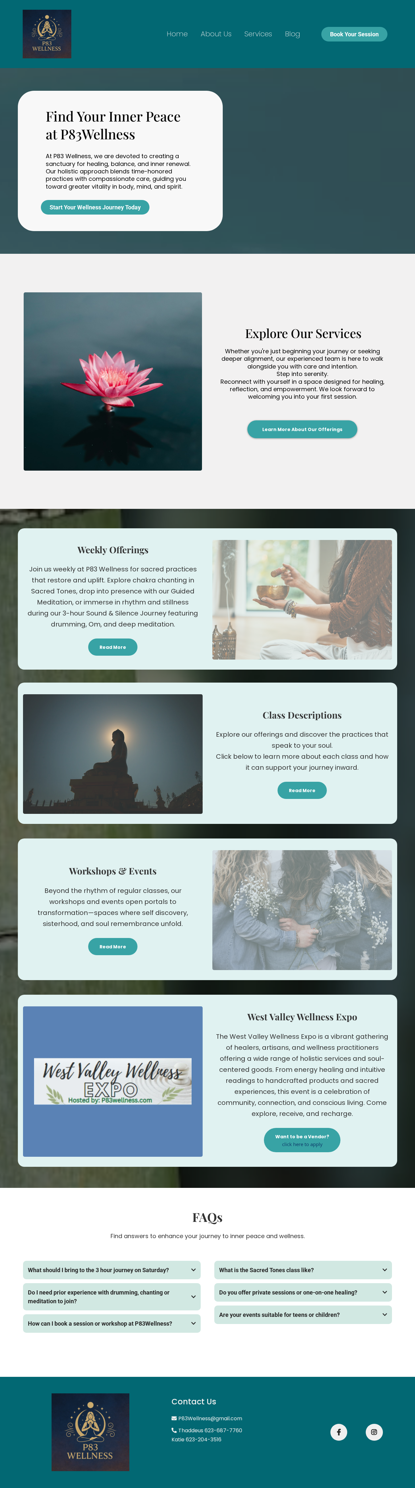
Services (258, 34)
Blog (292, 34)
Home (177, 34)
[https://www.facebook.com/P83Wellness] (338, 1432)
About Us (216, 34)
